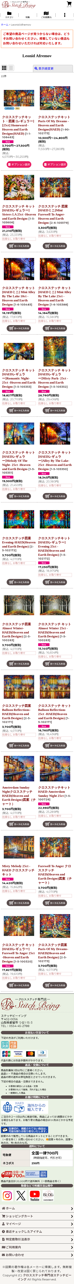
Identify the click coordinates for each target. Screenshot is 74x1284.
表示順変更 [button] (46, 68)
